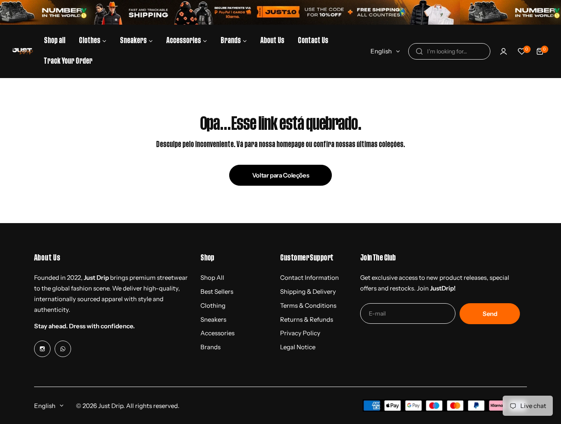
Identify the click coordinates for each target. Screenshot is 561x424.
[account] (503, 51)
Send (490, 314)
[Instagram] (42, 349)
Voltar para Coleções (280, 175)
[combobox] (449, 51)
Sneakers (213, 319)
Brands (210, 347)
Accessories (217, 333)
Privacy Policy (300, 333)
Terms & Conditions (308, 305)
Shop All (212, 277)
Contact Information (309, 277)
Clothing (212, 305)
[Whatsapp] (63, 349)
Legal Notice (297, 347)
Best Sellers (216, 291)
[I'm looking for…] (419, 51)
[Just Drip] (22, 51)
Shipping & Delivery (308, 291)
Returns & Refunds (306, 319)
